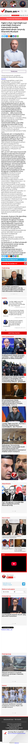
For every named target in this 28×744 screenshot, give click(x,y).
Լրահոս (4, 298)
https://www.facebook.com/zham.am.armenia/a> (17, 733)
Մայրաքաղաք (6, 654)
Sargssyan (17, 742)
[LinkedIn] (13, 36)
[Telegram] (2, 36)
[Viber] (15, 36)
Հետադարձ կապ (9, 719)
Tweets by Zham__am (6, 629)
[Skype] (5, 36)
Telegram (12, 259)
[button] (3, 281)
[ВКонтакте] (7, 36)
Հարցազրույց (6, 596)
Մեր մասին (18, 719)
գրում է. (3, 78)
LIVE (3, 554)
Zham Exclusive (6, 517)
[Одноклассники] (9, 36)
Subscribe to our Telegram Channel (7, 583)
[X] (11, 36)
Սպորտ (4, 685)
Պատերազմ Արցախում (14, 18)
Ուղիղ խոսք (5, 268)
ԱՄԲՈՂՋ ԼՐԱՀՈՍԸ (14, 333)
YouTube (12, 263)
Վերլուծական (6, 483)
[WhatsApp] (18, 36)
